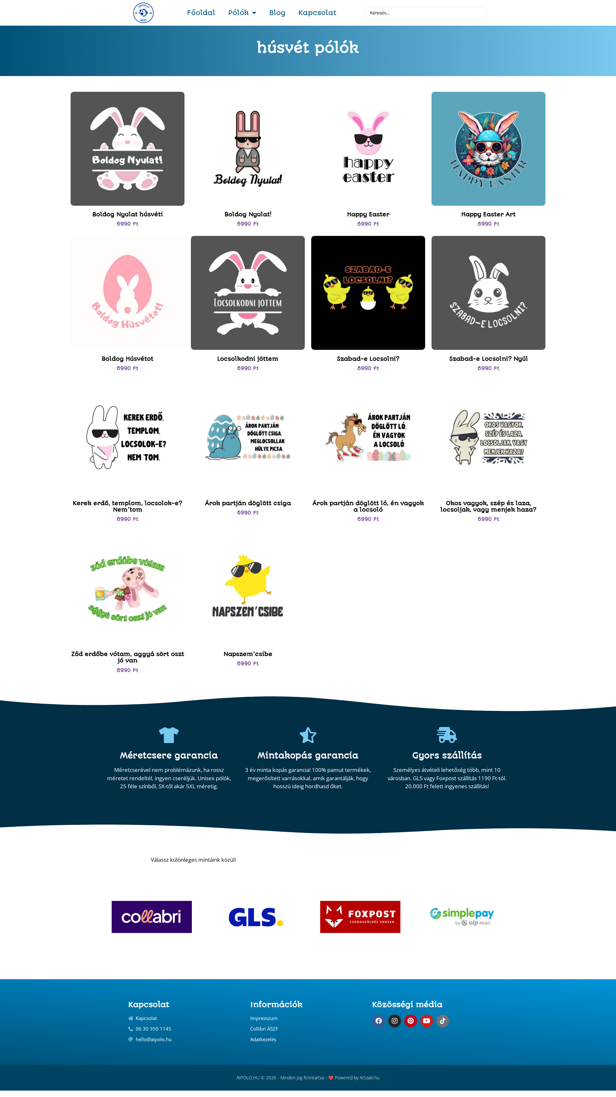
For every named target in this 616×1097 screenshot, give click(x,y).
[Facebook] (378, 1021)
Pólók (238, 13)
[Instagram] (394, 1021)
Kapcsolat (317, 13)
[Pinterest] (410, 1021)
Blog (277, 13)
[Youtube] (426, 1021)
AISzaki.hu (370, 1078)
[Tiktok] (442, 1021)
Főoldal (201, 13)
